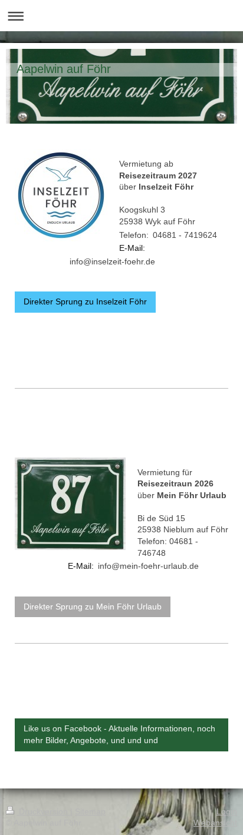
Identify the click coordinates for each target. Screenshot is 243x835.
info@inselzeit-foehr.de (112, 261)
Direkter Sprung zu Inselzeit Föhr (85, 301)
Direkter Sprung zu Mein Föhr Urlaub (93, 606)
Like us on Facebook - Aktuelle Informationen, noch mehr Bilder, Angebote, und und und (119, 734)
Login (226, 811)
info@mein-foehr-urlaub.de (148, 566)
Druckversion (43, 811)
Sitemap (90, 811)
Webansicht (215, 822)
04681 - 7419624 (185, 235)
